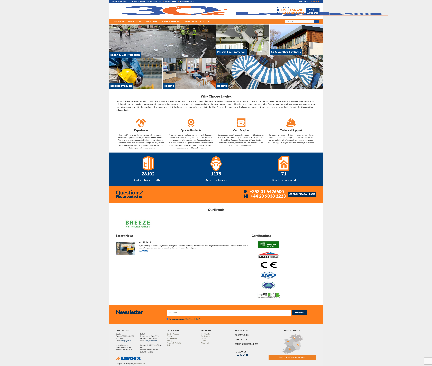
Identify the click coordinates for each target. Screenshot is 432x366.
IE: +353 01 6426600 (138, 1)
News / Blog (241, 331)
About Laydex (205, 334)
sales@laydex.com (151, 341)
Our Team (204, 338)
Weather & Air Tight (174, 343)
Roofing (169, 341)
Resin (169, 345)
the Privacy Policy (192, 319)
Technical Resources (246, 344)
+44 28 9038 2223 (290, 13)
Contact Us (241, 340)
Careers (203, 341)
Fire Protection (172, 338)
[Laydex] (154, 12)
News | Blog (303, 1)
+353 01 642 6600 (290, 10)
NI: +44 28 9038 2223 (154, 1)
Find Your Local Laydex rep (292, 357)
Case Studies (242, 335)
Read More (143, 251)
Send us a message (187, 1)
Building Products (173, 334)
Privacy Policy (205, 343)
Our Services (205, 336)
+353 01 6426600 (264, 192)
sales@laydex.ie (170, 1)
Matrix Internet (139, 364)
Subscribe (299, 313)
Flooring (169, 336)
